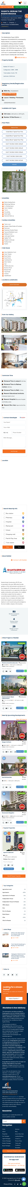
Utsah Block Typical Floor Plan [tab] (14, 132)
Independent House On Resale (10, 902)
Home (3, 1129)
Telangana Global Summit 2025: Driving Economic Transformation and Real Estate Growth (18, 956)
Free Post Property (6, 7)
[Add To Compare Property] (8, 833)
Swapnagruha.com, (14, 1096)
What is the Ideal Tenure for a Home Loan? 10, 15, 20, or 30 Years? (17, 934)
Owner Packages (6, 1141)
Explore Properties (13, 998)
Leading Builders (19, 1136)
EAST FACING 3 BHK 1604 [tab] (14, 156)
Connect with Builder (20, 560)
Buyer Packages (6, 1145)
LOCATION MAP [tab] (14, 285)
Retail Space (5, 914)
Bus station (9, 513)
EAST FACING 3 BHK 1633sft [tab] (14, 160)
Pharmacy (8, 518)
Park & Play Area (11, 538)
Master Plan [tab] (14, 127)
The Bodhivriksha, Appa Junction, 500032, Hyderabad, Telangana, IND (11, 19)
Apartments (5, 892)
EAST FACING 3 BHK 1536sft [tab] (14, 152)
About (3, 1131)
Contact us (9, 868)
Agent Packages (6, 1138)
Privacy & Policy (8, 1184)
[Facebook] (14, 1184)
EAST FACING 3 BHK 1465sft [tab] (14, 144)
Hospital (8, 522)
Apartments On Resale (8, 895)
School (7, 530)
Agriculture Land (7, 889)
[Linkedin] (20, 1184)
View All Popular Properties (14, 876)
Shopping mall (10, 534)
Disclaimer (17, 1147)
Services (17, 1129)
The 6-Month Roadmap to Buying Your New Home (18, 944)
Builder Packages (6, 1143)
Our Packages (5, 1136)
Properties (4, 1134)
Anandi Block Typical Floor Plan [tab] (14, 136)
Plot (3, 908)
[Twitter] (17, 1184)
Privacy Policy (18, 1141)
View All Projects (21, 719)
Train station (9, 543)
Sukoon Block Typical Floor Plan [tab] (14, 140)
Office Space (5, 905)
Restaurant (9, 526)
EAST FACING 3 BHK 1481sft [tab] (14, 148)
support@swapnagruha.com (9, 1076)
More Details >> (22, 57)
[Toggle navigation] (25, 3)
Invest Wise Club (19, 1134)
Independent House (7, 898)
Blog (16, 1131)
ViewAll (14, 164)
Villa (3, 917)
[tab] (9, 202)
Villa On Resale (6, 920)
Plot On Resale (6, 911)
